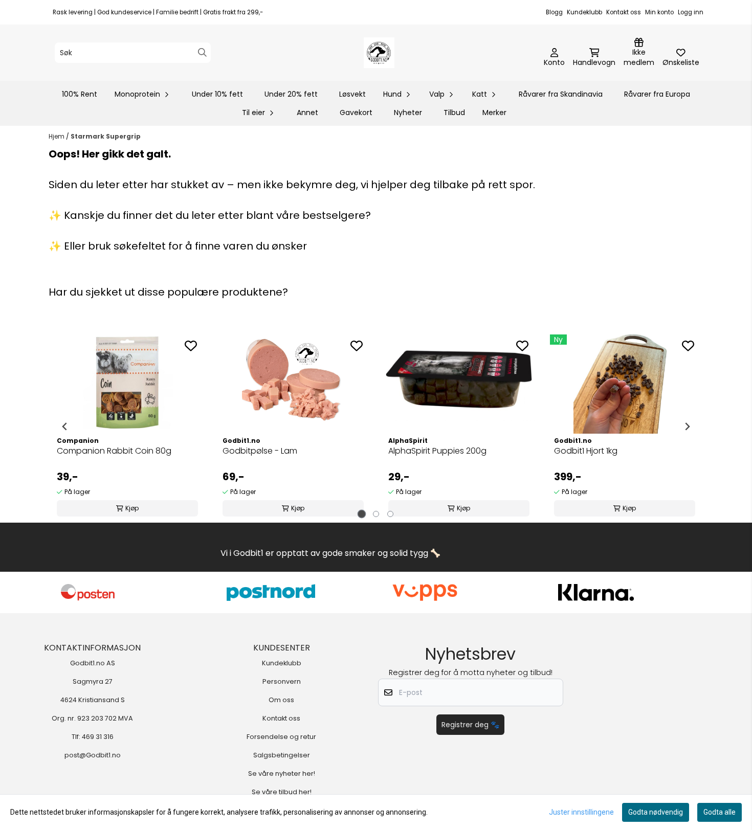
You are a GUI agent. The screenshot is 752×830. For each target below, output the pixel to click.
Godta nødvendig (655, 812)
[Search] (202, 52)
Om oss (281, 700)
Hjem (57, 136)
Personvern (281, 681)
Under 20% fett (291, 94)
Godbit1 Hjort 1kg (585, 451)
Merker (494, 112)
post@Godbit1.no (92, 755)
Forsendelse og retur (281, 736)
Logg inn (690, 12)
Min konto (659, 12)
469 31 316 (98, 736)
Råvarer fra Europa (657, 94)
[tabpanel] (127, 426)
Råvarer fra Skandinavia (561, 94)
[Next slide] (687, 426)
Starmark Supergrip (106, 136)
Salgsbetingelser (281, 755)
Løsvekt (352, 94)
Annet (307, 112)
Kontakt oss (623, 12)
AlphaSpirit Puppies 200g (437, 451)
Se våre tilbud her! (282, 792)
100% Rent (79, 94)
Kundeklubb (584, 12)
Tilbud (454, 112)
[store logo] (379, 52)
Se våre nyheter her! (281, 773)
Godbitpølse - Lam (260, 451)
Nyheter (408, 112)
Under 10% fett (217, 94)
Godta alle (719, 812)
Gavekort (356, 112)
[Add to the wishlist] (191, 346)
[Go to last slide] (65, 426)
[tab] (362, 513)
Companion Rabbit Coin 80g (114, 451)
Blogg (554, 12)
